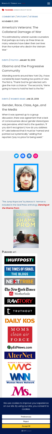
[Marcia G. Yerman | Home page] (20, 3)
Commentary (8, 16)
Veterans (33, 16)
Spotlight (22, 16)
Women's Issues (18, 99)
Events (5, 60)
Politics (15, 60)
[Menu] (48, 3)
